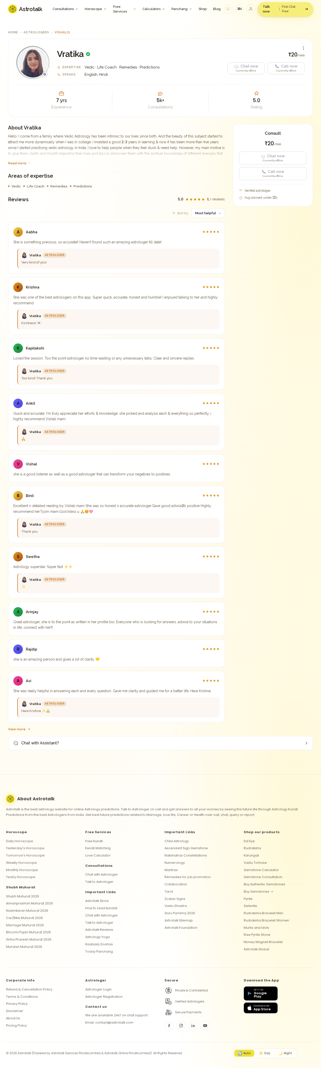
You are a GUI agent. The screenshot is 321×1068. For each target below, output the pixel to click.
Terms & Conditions (22, 996)
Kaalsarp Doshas (99, 944)
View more (17, 729)
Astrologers (36, 32)
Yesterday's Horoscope (25, 848)
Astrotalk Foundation (181, 927)
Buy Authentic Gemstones (264, 884)
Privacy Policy (17, 1004)
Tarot (169, 891)
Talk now (279, 9)
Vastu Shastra (176, 906)
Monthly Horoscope (22, 870)
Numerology (175, 863)
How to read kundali (101, 908)
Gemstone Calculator (261, 870)
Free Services (120, 9)
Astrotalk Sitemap (179, 920)
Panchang (180, 9)
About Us (13, 1018)
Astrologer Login (98, 989)
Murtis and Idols (256, 927)
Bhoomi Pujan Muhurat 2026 (28, 932)
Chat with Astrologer (101, 874)
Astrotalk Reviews (99, 930)
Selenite (250, 906)
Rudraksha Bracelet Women (266, 920)
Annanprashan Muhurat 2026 (29, 903)
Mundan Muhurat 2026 (24, 947)
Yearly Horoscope (20, 877)
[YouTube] (205, 1025)
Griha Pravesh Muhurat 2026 (28, 939)
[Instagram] (181, 1025)
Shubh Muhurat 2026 (22, 896)
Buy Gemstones (256, 891)
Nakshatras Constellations (186, 855)
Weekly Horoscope (21, 863)
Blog (217, 9)
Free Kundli (94, 841)
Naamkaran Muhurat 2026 (27, 910)
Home (13, 32)
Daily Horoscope (19, 841)
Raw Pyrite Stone (257, 935)
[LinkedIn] (193, 1025)
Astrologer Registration (104, 996)
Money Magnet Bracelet (263, 942)
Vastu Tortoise (255, 863)
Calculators (151, 9)
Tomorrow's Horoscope (25, 855)
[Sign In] (251, 9)
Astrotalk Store (97, 901)
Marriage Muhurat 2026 (25, 925)
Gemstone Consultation (263, 877)
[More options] (303, 48)
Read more (17, 163)
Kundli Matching (98, 848)
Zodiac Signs (175, 899)
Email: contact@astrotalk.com (109, 1022)
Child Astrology (177, 841)
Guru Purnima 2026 (180, 913)
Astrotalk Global (256, 949)
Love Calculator (98, 855)
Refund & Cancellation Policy (29, 989)
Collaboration (176, 884)
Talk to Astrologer (99, 882)
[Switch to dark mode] (228, 9)
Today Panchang (99, 951)
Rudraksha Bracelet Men (263, 913)
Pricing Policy (16, 1025)
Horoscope (93, 9)
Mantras (171, 870)
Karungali (251, 855)
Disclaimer (14, 1011)
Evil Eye (249, 841)
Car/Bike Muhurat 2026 (24, 918)
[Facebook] (169, 1025)
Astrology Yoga (97, 937)
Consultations (63, 9)
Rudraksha (252, 848)
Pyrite (248, 899)
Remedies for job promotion (188, 877)
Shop (203, 9)
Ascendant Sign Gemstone (186, 848)
